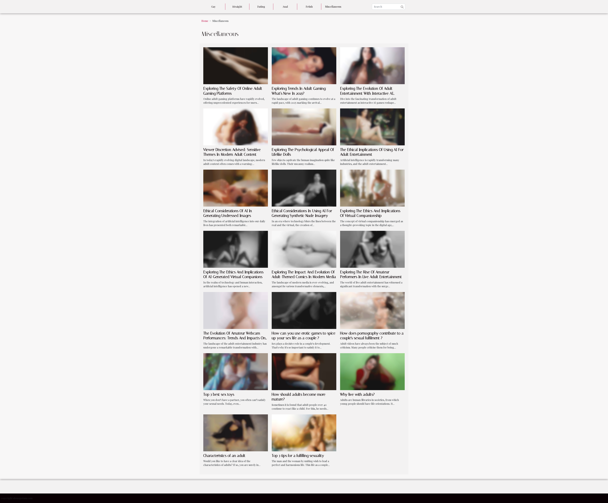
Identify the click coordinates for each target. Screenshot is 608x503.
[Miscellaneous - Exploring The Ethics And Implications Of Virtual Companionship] (372, 187)
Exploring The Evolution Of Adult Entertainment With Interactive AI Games (366, 93)
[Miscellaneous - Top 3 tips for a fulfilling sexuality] (304, 432)
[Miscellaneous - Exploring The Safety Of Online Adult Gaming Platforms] (235, 65)
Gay (213, 6)
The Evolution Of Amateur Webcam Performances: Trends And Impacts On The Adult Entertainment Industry (234, 338)
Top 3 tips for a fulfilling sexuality (298, 455)
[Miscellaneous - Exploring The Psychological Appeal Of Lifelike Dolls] (304, 126)
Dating (261, 6)
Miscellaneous (333, 6)
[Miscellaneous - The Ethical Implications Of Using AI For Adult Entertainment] (372, 126)
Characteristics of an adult (224, 455)
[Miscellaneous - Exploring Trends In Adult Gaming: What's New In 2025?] (304, 65)
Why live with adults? (357, 394)
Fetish (309, 6)
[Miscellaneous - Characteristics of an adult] (235, 432)
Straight (237, 6)
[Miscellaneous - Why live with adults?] (372, 371)
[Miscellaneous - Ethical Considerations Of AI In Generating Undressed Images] (235, 187)
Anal (285, 6)
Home (204, 21)
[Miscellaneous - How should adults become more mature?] (304, 371)
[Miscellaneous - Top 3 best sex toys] (235, 371)
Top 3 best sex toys (218, 394)
